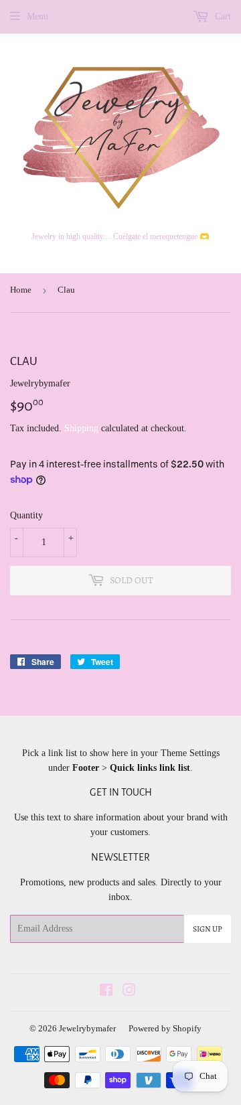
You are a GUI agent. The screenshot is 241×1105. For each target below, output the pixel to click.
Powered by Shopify (165, 1028)
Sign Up (207, 929)
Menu (37, 16)
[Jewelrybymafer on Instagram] (129, 992)
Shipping (81, 428)
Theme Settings (190, 753)
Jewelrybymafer (87, 1028)
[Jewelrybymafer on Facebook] (106, 992)
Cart (221, 16)
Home (20, 290)
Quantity (26, 515)
